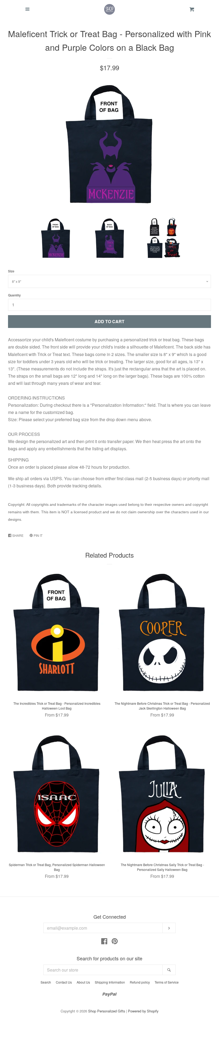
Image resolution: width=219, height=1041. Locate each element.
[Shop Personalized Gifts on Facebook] (104, 942)
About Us (83, 982)
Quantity (14, 295)
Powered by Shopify (143, 1010)
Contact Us (64, 982)
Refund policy (140, 982)
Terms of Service (167, 982)
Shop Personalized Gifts (106, 1010)
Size (11, 271)
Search (46, 982)
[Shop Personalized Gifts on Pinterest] (114, 942)
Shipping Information (110, 982)
